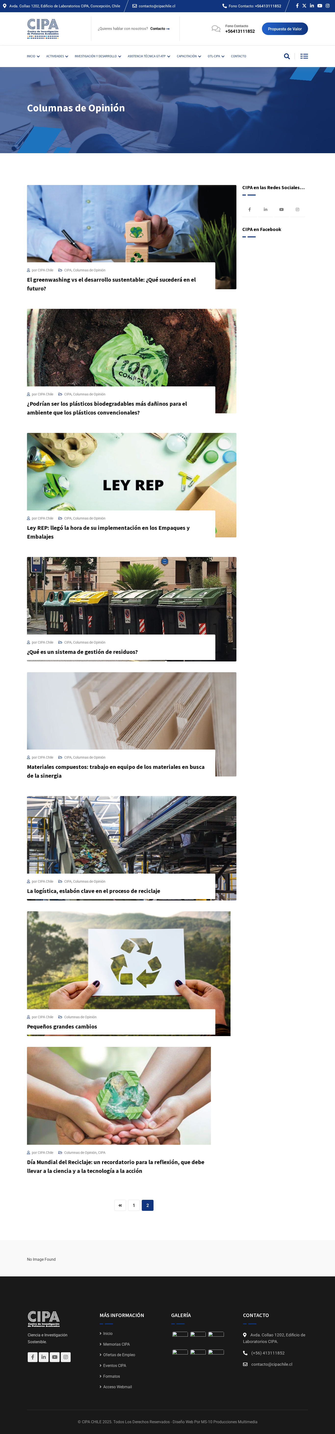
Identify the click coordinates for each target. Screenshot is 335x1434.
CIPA (68, 270)
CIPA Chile (45, 270)
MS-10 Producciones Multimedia (229, 1422)
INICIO (31, 56)
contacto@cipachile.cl (157, 6)
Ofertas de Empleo (119, 1355)
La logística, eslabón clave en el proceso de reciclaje (93, 891)
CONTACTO (238, 56)
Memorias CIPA (116, 1344)
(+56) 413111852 (268, 1353)
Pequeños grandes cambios (62, 1026)
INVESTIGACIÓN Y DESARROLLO (96, 56)
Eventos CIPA (114, 1365)
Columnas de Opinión (89, 270)
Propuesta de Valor (285, 29)
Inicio (108, 1333)
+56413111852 (268, 6)
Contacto (157, 28)
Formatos (111, 1376)
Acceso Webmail (117, 1387)
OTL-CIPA (214, 56)
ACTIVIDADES (55, 56)
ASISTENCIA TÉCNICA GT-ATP (147, 56)
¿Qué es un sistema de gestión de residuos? (82, 652)
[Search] (287, 57)
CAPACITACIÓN (187, 56)
